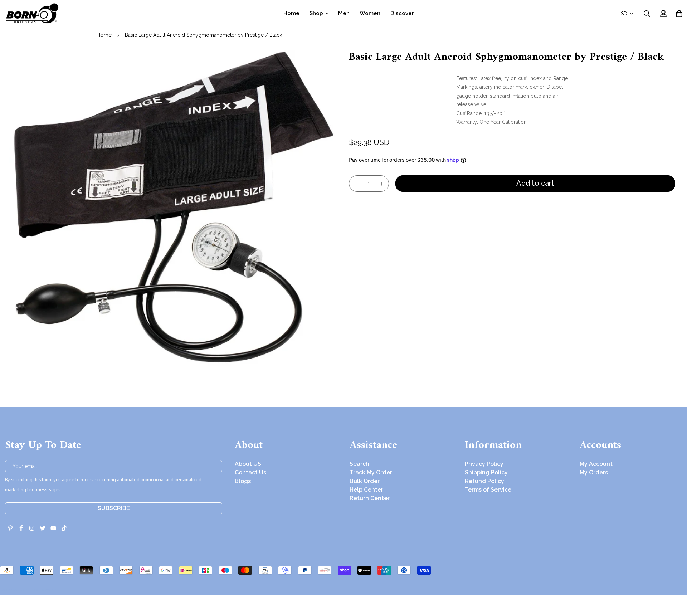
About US (248, 463)
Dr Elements (45, 589)
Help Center (366, 489)
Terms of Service (488, 489)
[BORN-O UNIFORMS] (32, 13)
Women (370, 13)
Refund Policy (484, 481)
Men (344, 13)
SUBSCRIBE (114, 508)
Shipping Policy (486, 472)
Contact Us (250, 472)
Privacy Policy (484, 463)
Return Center (370, 498)
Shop (316, 13)
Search (359, 463)
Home (291, 13)
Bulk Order (365, 481)
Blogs (243, 481)
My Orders (594, 472)
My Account (596, 463)
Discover (402, 13)
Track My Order (371, 472)
